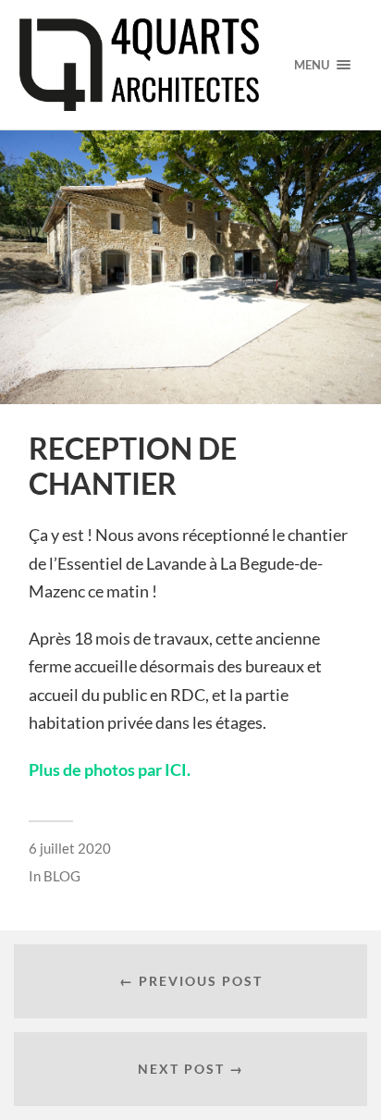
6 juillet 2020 (70, 848)
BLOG (61, 876)
